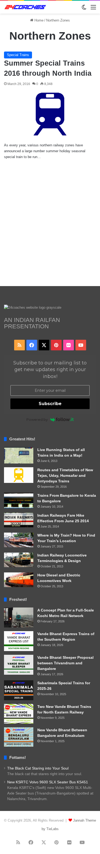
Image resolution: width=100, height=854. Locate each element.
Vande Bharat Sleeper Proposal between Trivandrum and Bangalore (65, 663)
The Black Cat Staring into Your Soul (38, 768)
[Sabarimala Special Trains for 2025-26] (18, 690)
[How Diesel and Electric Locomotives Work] (18, 579)
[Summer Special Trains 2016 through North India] (50, 114)
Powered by (37, 419)
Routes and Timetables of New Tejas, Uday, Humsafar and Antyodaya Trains (65, 475)
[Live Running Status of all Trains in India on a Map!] (18, 455)
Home (38, 20)
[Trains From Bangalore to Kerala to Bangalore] (18, 500)
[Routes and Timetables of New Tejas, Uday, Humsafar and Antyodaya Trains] (18, 475)
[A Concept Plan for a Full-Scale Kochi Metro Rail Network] (18, 617)
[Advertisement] (50, 228)
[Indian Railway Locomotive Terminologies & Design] (18, 560)
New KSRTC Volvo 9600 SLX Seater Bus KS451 (47, 782)
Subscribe (50, 403)
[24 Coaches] (25, 7)
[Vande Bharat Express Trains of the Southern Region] (18, 641)
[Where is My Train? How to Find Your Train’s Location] (18, 540)
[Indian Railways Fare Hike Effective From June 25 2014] (18, 520)
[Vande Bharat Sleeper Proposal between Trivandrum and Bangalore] (18, 665)
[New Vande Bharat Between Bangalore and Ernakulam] (18, 737)
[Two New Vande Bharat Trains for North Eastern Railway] (18, 714)
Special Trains (18, 55)
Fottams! (17, 757)
